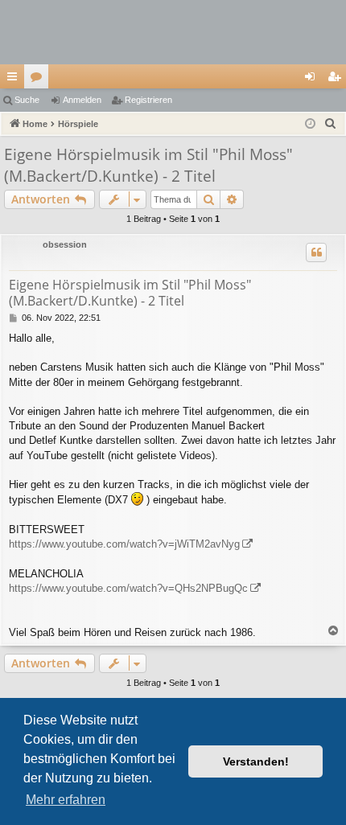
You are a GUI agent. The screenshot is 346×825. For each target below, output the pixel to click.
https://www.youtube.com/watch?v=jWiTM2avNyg (124, 544)
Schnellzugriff (15, 79)
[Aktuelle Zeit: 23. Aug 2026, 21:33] (310, 124)
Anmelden (82, 100)
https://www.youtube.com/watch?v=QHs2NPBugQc (128, 588)
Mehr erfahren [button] (65, 800)
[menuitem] (330, 124)
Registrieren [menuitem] (337, 79)
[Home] (173, 32)
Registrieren (148, 100)
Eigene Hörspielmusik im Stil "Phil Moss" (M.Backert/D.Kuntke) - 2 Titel (148, 165)
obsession (65, 244)
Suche (26, 100)
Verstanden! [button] (256, 761)
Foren (39, 79)
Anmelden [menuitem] (313, 79)
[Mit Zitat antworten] (316, 252)
